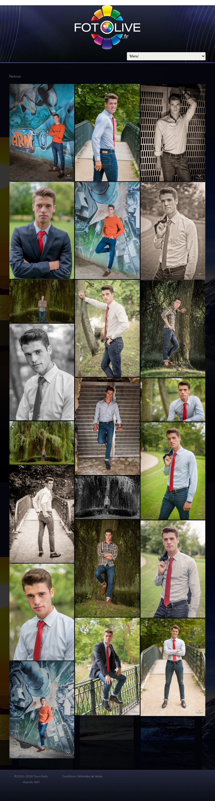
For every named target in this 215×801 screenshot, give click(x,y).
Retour (15, 76)
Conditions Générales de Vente (82, 776)
